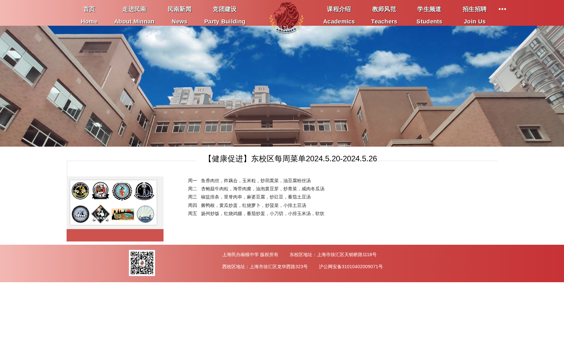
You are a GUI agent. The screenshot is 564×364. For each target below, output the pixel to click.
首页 (89, 11)
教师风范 (384, 11)
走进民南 (134, 11)
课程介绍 (339, 11)
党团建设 (224, 11)
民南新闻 (180, 11)
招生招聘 (475, 11)
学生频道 (429, 11)
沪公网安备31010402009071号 (351, 266)
